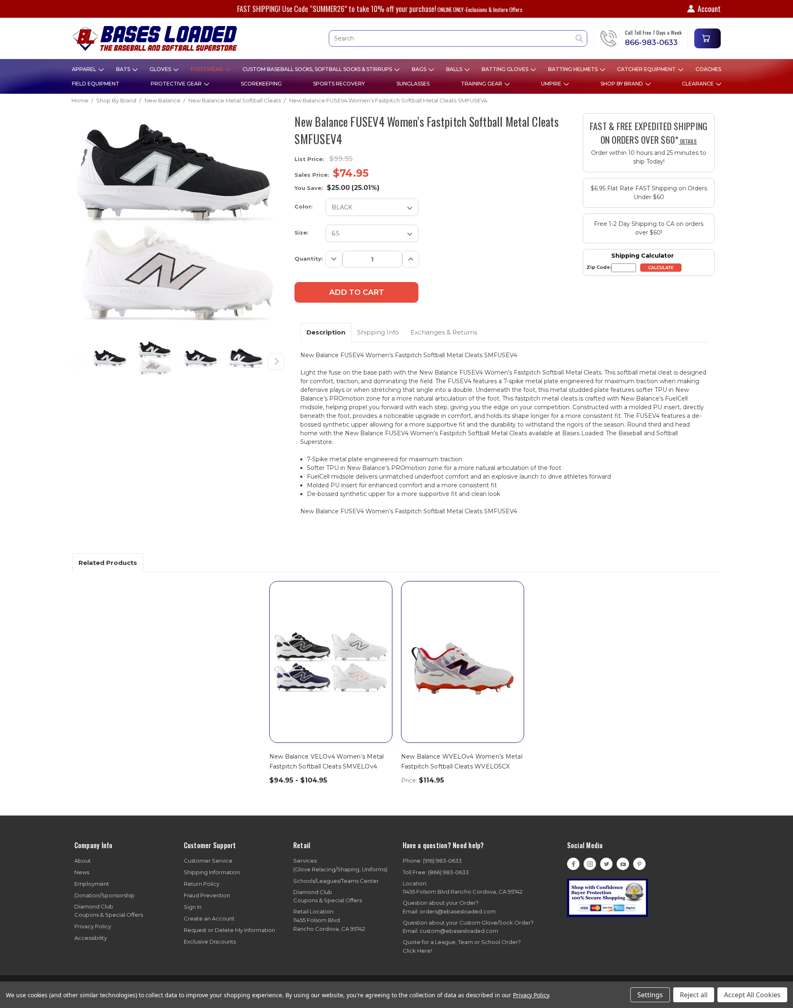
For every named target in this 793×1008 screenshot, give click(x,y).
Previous (78, 361)
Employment (91, 883)
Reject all (694, 994)
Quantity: (308, 258)
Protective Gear (177, 84)
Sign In (193, 907)
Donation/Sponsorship (104, 895)
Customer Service (208, 860)
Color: (303, 206)
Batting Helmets (573, 69)
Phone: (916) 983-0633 (432, 860)
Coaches (708, 69)
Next (276, 361)
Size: (301, 232)
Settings (650, 994)
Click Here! (417, 950)
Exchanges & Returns (444, 332)
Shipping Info (378, 332)
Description (325, 332)
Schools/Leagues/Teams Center (336, 881)
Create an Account (209, 918)
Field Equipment (95, 84)
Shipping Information (212, 872)
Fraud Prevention (207, 895)
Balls (454, 69)
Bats (123, 69)
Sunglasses (413, 84)
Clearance (698, 84)
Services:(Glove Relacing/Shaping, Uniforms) (340, 865)
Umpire (552, 84)
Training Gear (482, 84)
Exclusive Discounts (210, 941)
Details (688, 141)
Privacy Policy (92, 926)
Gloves (161, 69)
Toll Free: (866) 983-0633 (436, 872)
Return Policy (201, 883)
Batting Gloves (505, 69)
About (82, 860)
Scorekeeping (261, 84)
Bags (419, 69)
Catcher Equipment (647, 69)
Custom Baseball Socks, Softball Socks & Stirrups (317, 69)
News (81, 872)
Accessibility (90, 937)
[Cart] (707, 38)
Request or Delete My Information (229, 930)
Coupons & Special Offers (108, 910)
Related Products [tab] (107, 563)
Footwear (207, 69)
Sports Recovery (339, 84)
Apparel (84, 69)
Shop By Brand (622, 84)
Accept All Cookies (752, 994)
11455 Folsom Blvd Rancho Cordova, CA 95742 (462, 887)
